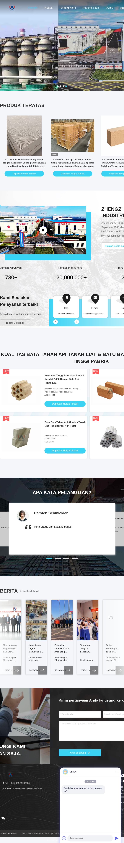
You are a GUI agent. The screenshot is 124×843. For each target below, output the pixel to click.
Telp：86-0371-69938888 (17, 783)
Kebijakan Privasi (9, 833)
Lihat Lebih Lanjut (30, 591)
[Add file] (64, 838)
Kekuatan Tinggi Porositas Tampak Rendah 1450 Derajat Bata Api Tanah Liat (64, 379)
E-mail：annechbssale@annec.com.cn (23, 788)
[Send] (116, 838)
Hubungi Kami (91, 7)
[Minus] (116, 772)
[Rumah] (12, 7)
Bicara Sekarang (15, 323)
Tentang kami (67, 7)
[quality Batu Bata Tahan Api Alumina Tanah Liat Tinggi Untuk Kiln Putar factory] (21, 437)
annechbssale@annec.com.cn (95, 314)
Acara (109, 7)
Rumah (32, 7)
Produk (48, 7)
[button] (49, 558)
